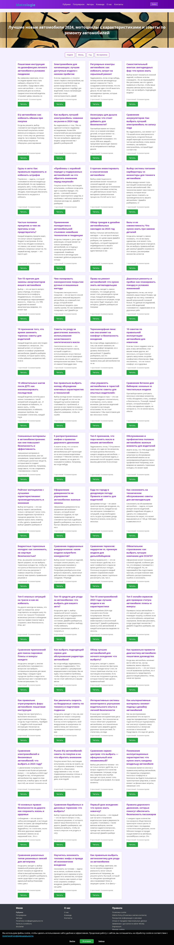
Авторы (90, 4)
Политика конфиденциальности (29, 921)
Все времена (102, 55)
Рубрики (67, 4)
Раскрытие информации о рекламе (127, 918)
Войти (154, 4)
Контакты (118, 4)
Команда (100, 4)
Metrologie (25, 4)
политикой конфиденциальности (17, 936)
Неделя (70, 55)
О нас (109, 4)
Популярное (78, 4)
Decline (72, 941)
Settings (101, 941)
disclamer (20, 926)
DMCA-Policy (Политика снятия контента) (129, 915)
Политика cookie (119, 912)
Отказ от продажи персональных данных (129, 921)
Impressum (116, 926)
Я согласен (87, 941)
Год (90, 55)
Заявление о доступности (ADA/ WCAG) (128, 924)
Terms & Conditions (24, 924)
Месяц (80, 55)
